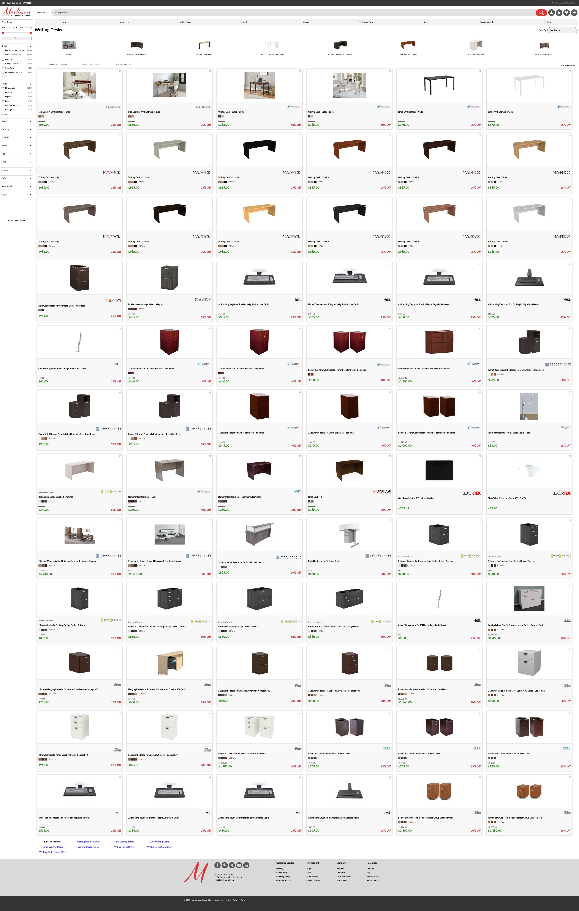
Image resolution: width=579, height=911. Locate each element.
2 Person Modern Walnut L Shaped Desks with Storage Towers (67, 561)
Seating (246, 22)
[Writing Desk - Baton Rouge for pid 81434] (349, 97)
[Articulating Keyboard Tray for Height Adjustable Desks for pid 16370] (439, 287)
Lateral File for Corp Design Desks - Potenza (238, 627)
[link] (574, 12)
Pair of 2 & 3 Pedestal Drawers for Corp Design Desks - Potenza (157, 627)
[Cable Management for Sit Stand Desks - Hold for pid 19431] (529, 419)
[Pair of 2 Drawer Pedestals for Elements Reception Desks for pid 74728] (170, 419)
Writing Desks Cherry (90, 64)
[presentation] (16, 47)
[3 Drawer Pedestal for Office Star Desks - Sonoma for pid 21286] (259, 419)
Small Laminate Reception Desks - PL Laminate (239, 563)
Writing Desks (48, 30)
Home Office (52, 852)
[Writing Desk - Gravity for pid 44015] (349, 159)
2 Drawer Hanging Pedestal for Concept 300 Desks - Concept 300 (68, 690)
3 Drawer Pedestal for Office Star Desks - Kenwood (241, 369)
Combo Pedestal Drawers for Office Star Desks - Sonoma (424, 369)
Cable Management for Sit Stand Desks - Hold (509, 433)
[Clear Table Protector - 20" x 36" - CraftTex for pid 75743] (529, 483)
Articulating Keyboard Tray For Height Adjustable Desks (243, 305)
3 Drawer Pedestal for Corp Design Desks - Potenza (511, 561)
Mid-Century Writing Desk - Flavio (54, 112)
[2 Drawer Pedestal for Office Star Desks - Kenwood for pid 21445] (170, 355)
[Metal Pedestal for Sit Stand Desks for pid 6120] (349, 547)
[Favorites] (566, 15)
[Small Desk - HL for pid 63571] (349, 482)
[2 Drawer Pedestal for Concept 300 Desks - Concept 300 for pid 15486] (259, 676)
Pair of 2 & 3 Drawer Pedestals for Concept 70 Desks (242, 754)
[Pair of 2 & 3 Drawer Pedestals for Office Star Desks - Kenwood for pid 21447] (349, 353)
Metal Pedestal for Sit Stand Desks (324, 561)
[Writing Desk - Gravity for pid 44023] (529, 159)
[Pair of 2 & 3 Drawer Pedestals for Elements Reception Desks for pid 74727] (80, 419)
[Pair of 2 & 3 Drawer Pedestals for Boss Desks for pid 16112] (529, 737)
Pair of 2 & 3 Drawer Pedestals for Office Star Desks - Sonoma (426, 433)
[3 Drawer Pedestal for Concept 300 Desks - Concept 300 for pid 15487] (349, 676)
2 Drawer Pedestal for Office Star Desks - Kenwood (151, 369)
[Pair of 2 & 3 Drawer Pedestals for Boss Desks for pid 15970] (439, 736)
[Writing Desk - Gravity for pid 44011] (259, 159)
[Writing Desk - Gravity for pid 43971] (169, 159)
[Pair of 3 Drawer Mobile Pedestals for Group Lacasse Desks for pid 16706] (439, 801)
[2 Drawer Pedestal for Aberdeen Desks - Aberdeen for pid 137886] (79, 291)
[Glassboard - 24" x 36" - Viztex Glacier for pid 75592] (439, 481)
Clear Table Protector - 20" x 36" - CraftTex (507, 498)
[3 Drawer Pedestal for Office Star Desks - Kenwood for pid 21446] (259, 355)
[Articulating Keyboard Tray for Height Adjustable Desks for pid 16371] (529, 288)
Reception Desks (487, 22)
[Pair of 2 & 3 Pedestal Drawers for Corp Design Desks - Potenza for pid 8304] (169, 611)
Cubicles (547, 22)
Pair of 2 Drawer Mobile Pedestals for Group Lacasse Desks (515, 818)
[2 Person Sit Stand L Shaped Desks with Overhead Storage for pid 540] (170, 544)
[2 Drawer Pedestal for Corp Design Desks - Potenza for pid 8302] (80, 611)
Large (53, 847)
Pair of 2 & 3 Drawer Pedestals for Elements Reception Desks (516, 370)
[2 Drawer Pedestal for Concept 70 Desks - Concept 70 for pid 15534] (169, 740)
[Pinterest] (224, 865)
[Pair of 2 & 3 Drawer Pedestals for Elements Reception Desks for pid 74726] (529, 355)
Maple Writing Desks (124, 64)
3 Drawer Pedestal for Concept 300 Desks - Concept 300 (334, 691)
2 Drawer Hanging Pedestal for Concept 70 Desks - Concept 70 (516, 691)
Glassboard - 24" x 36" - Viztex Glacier (416, 498)
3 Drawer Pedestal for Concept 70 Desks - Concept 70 (63, 755)
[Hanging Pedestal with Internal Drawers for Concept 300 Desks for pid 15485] (169, 676)
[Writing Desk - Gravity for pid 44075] (349, 223)
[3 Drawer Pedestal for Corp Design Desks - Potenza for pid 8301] (529, 547)
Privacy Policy (232, 900)
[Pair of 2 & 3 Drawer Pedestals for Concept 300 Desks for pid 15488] (439, 672)
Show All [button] (5, 77)
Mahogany (159, 847)
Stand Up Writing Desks (57, 64)
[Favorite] (120, 71)
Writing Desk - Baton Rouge (231, 112)
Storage (306, 22)
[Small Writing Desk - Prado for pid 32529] (529, 96)
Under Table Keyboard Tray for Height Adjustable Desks (333, 305)
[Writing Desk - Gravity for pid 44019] (439, 159)
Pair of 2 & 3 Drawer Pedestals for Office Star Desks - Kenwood (337, 370)
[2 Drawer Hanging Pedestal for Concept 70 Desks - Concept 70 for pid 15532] (529, 676)
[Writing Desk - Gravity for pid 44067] (169, 223)
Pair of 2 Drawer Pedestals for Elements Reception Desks (154, 434)
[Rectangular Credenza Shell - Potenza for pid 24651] (80, 480)
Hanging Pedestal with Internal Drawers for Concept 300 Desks (157, 690)
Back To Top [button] (12, 221)
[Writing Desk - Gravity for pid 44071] (259, 223)
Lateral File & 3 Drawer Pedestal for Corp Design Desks (333, 627)
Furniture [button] (42, 13)
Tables (426, 22)
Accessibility (218, 900)
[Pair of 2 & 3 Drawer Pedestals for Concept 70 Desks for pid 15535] (259, 738)
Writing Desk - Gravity (48, 178)
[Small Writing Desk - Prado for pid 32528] (439, 96)
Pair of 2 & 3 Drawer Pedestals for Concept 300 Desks (423, 690)
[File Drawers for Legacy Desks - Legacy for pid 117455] (169, 291)
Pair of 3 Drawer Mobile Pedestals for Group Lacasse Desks (425, 818)
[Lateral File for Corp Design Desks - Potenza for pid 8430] (259, 611)
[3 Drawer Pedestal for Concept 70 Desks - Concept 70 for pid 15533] (79, 740)
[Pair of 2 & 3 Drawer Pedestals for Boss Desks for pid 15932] (349, 736)
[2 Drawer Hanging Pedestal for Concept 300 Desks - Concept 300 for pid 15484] (79, 676)
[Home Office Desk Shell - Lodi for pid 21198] (170, 481)
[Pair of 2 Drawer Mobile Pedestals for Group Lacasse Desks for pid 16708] (529, 800)
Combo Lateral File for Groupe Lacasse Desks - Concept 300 (515, 625)
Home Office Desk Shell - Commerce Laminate (239, 497)
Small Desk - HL (315, 497)
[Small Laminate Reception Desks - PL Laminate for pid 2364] (259, 546)
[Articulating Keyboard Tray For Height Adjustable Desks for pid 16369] (259, 287)
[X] (232, 865)
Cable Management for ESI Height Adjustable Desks (62, 369)
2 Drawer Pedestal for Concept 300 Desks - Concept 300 (244, 691)
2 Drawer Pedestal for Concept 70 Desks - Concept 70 (153, 755)
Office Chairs (185, 22)
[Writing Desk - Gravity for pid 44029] (79, 223)
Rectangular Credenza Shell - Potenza (55, 497)
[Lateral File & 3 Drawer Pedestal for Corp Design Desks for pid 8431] (349, 610)
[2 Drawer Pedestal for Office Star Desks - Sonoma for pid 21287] (349, 419)
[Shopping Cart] (574, 12)
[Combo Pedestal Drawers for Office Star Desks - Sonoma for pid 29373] (439, 355)
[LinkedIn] (246, 865)
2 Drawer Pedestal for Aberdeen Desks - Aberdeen (61, 306)
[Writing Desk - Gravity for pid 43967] (79, 159)
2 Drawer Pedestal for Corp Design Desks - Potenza (61, 625)
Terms (243, 900)
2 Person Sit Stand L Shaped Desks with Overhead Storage (155, 561)
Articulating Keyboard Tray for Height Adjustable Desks (423, 305)
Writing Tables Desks (124, 847)
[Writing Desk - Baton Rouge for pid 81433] (259, 98)
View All (21, 221)
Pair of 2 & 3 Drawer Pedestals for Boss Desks (329, 754)
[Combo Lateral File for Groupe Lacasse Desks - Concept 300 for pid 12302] (529, 611)
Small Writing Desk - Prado (410, 112)
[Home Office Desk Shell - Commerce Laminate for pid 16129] (259, 481)
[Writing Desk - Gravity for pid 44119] (439, 223)
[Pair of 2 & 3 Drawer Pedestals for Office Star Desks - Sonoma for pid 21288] (439, 417)
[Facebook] (217, 865)
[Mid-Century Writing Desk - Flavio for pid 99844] (169, 96)
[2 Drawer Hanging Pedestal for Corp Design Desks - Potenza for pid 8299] (439, 547)
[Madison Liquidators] (17, 16)
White (123, 842)
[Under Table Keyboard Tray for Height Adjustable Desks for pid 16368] (349, 287)
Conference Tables (366, 22)
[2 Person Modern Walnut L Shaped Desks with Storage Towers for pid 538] (80, 544)
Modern (88, 842)
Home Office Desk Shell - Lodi (142, 497)
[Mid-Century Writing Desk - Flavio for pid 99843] (79, 98)
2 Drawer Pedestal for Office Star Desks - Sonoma (331, 433)
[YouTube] (239, 865)
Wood (159, 842)
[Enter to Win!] (559, 15)
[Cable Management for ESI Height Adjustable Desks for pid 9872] (79, 352)
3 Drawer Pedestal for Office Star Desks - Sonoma (241, 433)
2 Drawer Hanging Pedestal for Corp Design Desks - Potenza (425, 561)
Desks (64, 22)
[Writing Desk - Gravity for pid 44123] (529, 223)
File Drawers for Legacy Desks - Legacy (145, 305)
